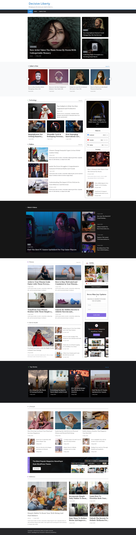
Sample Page (42, 11)
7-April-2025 (30, 91)
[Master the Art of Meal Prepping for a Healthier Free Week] (58, 346)
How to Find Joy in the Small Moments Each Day (78, 88)
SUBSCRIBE (96, 315)
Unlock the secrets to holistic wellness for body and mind (99, 519)
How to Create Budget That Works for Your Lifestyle (57, 390)
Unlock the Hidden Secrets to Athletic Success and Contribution (67, 311)
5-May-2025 (53, 394)
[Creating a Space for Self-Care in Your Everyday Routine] (58, 441)
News (35, 11)
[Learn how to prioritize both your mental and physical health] (99, 488)
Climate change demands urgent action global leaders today (64, 152)
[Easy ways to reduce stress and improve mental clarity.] (78, 510)
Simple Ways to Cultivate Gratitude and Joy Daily (70, 448)
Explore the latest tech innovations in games (103, 238)
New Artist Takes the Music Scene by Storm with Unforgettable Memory (53, 51)
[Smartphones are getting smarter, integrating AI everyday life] (36, 126)
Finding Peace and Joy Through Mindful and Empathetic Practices (99, 448)
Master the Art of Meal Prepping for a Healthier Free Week (71, 345)
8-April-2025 (51, 91)
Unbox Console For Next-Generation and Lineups (103, 228)
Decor (97, 118)
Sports (85, 51)
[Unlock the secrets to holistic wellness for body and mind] (99, 510)
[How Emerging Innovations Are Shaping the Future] (74, 126)
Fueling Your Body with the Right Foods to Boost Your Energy (41, 349)
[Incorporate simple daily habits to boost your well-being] (78, 488)
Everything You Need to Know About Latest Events (38, 391)
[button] (89, 216)
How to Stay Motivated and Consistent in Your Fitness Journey (66, 283)
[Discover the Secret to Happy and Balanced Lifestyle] (31, 449)
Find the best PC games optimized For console (78, 391)
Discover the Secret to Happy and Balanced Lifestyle (43, 448)
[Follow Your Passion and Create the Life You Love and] (58, 354)
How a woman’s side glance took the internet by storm (98, 170)
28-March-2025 (52, 187)
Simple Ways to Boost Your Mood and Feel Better (100, 88)
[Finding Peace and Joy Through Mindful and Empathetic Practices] (86, 449)
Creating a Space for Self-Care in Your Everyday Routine (72, 440)
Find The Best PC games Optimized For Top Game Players (51, 250)
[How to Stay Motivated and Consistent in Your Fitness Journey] (68, 272)
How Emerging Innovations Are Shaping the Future (74, 135)
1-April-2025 (31, 139)
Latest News (33, 46)
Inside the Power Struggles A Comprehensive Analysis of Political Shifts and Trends (64, 167)
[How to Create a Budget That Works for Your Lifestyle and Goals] (58, 338)
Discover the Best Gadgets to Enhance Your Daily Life (36, 88)
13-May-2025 (38, 55)
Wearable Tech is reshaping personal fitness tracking (55, 135)
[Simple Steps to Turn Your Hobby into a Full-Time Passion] (58, 330)
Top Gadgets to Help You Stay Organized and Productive (67, 107)
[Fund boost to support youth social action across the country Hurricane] (90, 193)
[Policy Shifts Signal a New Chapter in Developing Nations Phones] (90, 185)
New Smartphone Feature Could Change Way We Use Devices (93, 34)
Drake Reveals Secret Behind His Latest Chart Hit (57, 88)
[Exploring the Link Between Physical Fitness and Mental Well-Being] (68, 420)
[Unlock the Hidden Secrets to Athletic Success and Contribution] (68, 300)
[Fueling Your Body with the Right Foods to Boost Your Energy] (41, 336)
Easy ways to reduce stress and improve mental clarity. (78, 519)
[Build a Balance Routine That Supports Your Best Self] (95, 420)
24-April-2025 (91, 174)
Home (30, 11)
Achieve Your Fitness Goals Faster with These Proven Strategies (39, 283)
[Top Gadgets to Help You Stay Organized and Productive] (42, 111)
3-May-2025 (32, 394)
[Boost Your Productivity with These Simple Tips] (31, 441)
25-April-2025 (98, 187)
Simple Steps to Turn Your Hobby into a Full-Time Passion (71, 329)
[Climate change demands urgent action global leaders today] (38, 154)
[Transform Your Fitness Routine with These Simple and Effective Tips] (41, 300)
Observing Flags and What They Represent (99, 391)
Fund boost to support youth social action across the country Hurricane (101, 192)
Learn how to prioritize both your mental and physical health (98, 497)
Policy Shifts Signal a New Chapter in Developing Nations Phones (101, 184)
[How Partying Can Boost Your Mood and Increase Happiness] (40, 420)
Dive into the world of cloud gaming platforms (103, 217)
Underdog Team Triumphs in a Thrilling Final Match (93, 56)
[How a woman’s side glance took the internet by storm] (98, 159)
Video (29, 244)
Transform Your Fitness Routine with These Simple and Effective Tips (40, 311)
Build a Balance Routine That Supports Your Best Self (94, 432)
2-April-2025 (30, 286)
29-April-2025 (30, 352)
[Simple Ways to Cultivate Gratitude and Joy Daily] (58, 449)
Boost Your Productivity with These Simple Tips (43, 440)
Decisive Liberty (39, 3)
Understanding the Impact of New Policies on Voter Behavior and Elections (64, 183)
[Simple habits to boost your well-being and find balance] (47, 496)
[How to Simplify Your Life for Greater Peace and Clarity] (86, 441)
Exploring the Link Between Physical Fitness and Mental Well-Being (66, 432)
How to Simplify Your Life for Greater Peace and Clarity (98, 440)
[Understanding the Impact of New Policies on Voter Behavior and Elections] (38, 186)
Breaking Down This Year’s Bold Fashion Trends (103, 249)
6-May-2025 (52, 155)
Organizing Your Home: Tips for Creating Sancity (98, 123)
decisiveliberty (32, 55)
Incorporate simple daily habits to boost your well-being (78, 497)
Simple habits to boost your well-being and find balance (45, 514)
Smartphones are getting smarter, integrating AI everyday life (35, 135)
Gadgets (85, 30)
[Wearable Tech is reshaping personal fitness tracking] (55, 126)
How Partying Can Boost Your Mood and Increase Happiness (40, 432)
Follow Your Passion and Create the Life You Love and (71, 354)
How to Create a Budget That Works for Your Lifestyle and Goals (72, 337)
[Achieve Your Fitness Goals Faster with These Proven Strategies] (41, 272)
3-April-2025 (30, 247)
